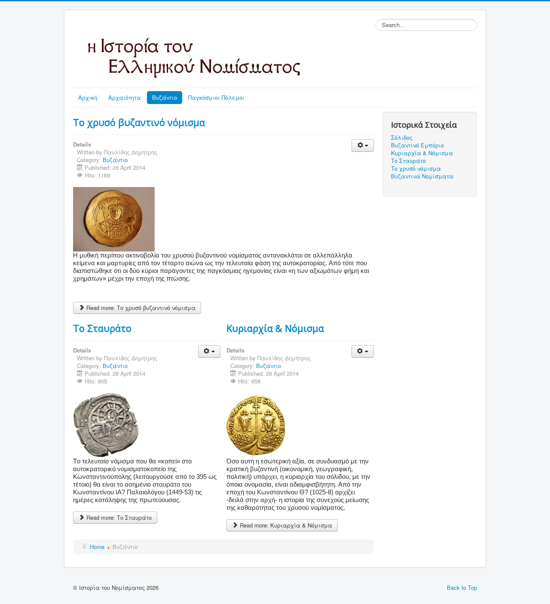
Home (97, 547)
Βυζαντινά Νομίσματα (422, 176)
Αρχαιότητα (124, 97)
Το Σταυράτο (102, 328)
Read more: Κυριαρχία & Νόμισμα (285, 525)
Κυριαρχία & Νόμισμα (275, 328)
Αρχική (87, 97)
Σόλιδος (401, 137)
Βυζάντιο (164, 97)
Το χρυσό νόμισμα (416, 168)
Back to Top (462, 587)
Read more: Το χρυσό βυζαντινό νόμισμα (140, 308)
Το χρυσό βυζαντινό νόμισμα (139, 122)
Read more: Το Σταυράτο (118, 517)
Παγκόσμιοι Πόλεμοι (216, 97)
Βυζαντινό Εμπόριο (417, 145)
